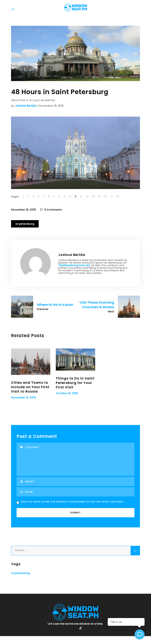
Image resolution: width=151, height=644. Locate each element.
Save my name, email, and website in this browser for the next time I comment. (72, 501)
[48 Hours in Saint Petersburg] (35, 263)
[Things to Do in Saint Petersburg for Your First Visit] (75, 360)
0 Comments (53, 209)
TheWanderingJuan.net (74, 265)
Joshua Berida (25, 106)
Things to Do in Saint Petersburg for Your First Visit (75, 382)
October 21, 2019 (67, 393)
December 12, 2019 (23, 397)
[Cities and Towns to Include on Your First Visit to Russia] (30, 362)
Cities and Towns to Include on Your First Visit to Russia (30, 387)
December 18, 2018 (23, 209)
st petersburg (24, 224)
